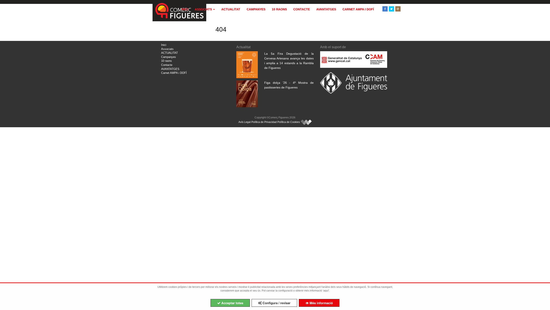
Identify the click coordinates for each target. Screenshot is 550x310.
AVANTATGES (326, 9)
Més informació (321, 303)
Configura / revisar (276, 303)
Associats (204, 9)
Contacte (301, 9)
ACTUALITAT (230, 9)
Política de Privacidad (264, 122)
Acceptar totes (231, 303)
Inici (184, 9)
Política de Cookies (288, 122)
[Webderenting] (306, 122)
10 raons (279, 9)
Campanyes (256, 9)
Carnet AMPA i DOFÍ (358, 9)
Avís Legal (244, 122)
